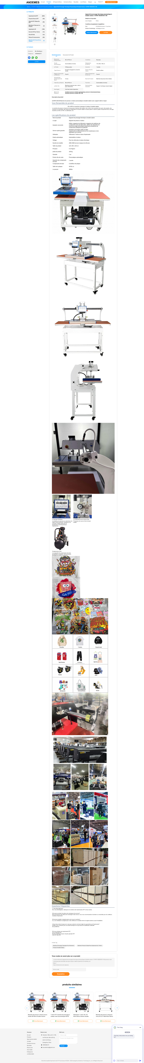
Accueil (29, 1035)
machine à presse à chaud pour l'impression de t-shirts (90, 945)
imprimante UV (37, 29)
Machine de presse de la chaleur (37, 40)
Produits (29, 1037)
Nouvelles (29, 1045)
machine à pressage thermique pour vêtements (63, 945)
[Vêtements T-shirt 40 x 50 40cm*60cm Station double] (82, 1002)
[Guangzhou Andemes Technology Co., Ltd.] (32, 2)
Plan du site (30, 1047)
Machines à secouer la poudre (37, 26)
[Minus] (140, 1027)
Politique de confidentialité (30, 1053)
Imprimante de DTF (37, 16)
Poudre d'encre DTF (37, 18)
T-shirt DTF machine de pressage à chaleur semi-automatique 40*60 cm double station (60, 1016)
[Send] (140, 1060)
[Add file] (114, 1060)
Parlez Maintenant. (111, 2)
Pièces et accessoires (37, 37)
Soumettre (60, 974)
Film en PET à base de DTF (37, 22)
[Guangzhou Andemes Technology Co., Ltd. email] (29, 57)
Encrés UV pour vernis (37, 32)
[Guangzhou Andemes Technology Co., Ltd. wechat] (36, 57)
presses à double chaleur (58, 947)
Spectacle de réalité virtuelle (32, 1040)
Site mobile (29, 1049)
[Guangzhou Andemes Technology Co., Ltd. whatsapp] (33, 57)
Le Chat (36, 61)
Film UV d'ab (37, 34)
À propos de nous (31, 1043)
